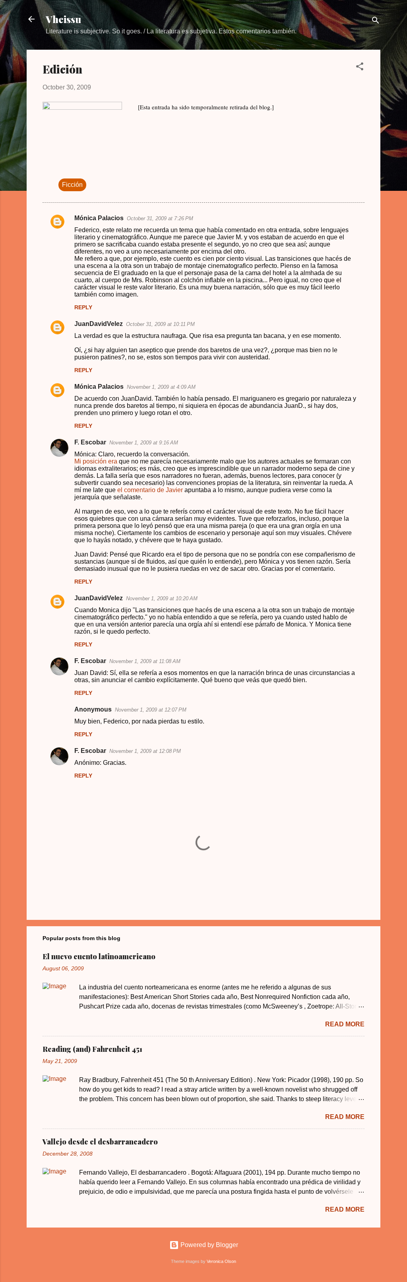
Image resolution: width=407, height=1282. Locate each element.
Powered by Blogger (208, 1244)
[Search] (375, 22)
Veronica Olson (221, 1261)
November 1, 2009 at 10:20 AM (162, 598)
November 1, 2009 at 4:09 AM (161, 387)
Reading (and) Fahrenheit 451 (92, 1049)
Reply (83, 307)
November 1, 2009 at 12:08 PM (145, 751)
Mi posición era (95, 461)
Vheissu (63, 19)
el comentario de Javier (150, 490)
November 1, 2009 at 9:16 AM (143, 443)
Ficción (72, 184)
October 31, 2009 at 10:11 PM (160, 324)
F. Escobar (90, 442)
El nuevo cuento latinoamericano (99, 956)
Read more (344, 1024)
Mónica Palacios (99, 218)
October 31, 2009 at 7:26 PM (160, 218)
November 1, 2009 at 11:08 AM (144, 661)
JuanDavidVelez (98, 323)
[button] (359, 68)
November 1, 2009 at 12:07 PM (150, 710)
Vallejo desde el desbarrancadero (100, 1141)
